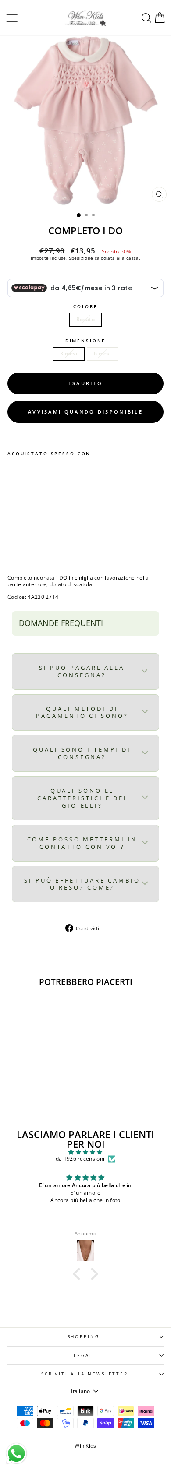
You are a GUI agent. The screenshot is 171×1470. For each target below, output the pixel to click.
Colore (85, 306)
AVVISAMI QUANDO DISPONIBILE (85, 411)
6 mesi (102, 353)
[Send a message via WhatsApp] (16, 1454)
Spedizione (81, 258)
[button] (79, 1274)
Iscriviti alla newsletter (83, 1374)
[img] (85, 1152)
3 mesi (68, 353)
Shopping (84, 1337)
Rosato (85, 319)
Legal (83, 1355)
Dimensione (85, 340)
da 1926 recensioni (80, 1159)
